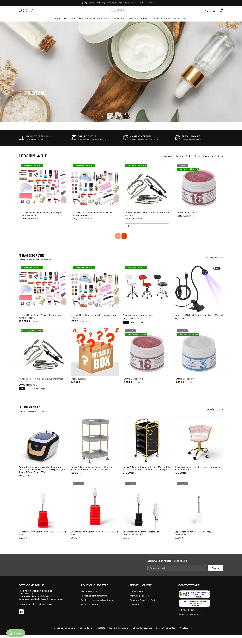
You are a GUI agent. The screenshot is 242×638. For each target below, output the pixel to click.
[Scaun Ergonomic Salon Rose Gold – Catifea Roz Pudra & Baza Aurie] (199, 440)
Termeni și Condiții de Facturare (145, 600)
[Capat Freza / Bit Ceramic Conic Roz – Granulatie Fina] (95, 505)
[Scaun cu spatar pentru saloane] (147, 288)
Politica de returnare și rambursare (98, 600)
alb (126, 322)
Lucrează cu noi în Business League (36, 604)
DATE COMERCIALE (31, 585)
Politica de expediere (142, 628)
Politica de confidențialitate (94, 595)
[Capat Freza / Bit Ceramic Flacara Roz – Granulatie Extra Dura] (147, 505)
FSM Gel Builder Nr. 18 (133, 379)
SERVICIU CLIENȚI (141, 585)
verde (35, 388)
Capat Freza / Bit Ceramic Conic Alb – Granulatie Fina (42, 533)
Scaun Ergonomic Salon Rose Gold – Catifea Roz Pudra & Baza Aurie (198, 468)
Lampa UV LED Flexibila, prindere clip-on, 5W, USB (199, 315)
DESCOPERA (28, 105)
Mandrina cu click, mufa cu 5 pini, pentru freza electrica (147, 214)
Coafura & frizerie (98, 18)
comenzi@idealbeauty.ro (190, 614)
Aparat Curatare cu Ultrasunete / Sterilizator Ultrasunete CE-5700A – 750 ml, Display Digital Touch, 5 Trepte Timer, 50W (42, 470)
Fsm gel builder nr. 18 (187, 212)
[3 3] (126, 116)
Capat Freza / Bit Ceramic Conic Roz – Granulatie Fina (94, 533)
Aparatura (131, 18)
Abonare (215, 568)
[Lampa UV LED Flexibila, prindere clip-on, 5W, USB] (199, 288)
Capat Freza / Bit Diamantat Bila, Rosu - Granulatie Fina (194, 533)
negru (133, 322)
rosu (141, 322)
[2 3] (118, 116)
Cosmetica (117, 18)
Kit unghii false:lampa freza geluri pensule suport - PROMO (95, 316)
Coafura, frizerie (193, 156)
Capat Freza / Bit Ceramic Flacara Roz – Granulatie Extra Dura (142, 533)
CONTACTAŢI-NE (189, 585)
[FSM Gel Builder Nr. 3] (199, 352)
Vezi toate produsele (214, 257)
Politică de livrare (89, 604)
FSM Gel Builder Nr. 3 (185, 379)
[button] (206, 10)
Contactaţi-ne (136, 591)
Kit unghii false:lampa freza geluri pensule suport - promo (92, 214)
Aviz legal (184, 628)
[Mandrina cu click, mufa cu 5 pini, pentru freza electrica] (147, 186)
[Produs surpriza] (95, 352)
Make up (82, 18)
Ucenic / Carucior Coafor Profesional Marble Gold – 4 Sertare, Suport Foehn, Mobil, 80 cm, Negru (146, 468)
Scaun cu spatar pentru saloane (138, 315)
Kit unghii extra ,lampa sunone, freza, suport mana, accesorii (42, 214)
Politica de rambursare (64, 628)
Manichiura (68, 18)
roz (28, 388)
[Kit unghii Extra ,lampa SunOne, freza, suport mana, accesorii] (43, 186)
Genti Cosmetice (161, 18)
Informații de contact (139, 595)
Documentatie (136, 604)
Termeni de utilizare (118, 628)
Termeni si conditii (90, 591)
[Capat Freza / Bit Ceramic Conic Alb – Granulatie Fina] (43, 505)
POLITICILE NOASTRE (94, 585)
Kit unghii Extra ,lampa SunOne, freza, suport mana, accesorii (40, 316)
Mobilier (144, 18)
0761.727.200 (29, 11)
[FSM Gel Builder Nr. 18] (199, 186)
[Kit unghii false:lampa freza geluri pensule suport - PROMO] (95, 186)
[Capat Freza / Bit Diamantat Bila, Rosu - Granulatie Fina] (199, 505)
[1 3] (110, 116)
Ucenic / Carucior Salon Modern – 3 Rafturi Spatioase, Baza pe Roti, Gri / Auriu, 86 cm (91, 468)
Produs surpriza (78, 379)
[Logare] (213, 10)
